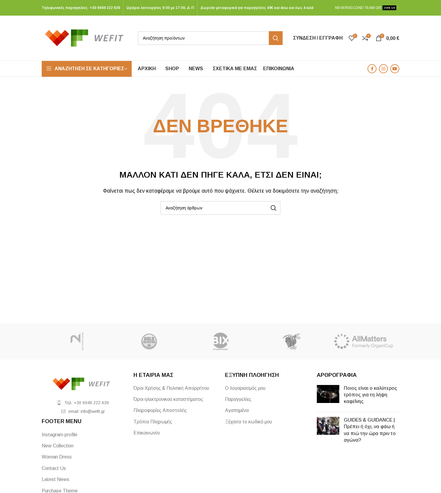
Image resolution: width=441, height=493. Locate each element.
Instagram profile (59, 434)
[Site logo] (87, 37)
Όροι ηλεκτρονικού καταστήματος (168, 399)
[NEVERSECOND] (77, 341)
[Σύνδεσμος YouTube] (394, 68)
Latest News (55, 479)
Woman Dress (57, 456)
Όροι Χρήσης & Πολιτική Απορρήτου (171, 388)
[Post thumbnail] (328, 396)
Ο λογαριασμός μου (245, 388)
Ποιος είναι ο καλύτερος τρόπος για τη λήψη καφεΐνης (370, 395)
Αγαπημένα (237, 410)
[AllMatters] (363, 341)
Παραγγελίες (238, 399)
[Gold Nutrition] (148, 341)
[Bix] (220, 341)
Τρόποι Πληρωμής (153, 421)
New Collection (58, 445)
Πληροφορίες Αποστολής (160, 410)
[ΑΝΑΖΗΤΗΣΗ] (276, 38)
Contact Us (54, 468)
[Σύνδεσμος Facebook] (372, 68)
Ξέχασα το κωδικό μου (248, 421)
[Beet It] (292, 341)
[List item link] (83, 402)
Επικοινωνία (147, 432)
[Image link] (83, 383)
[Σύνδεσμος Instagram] (383, 68)
